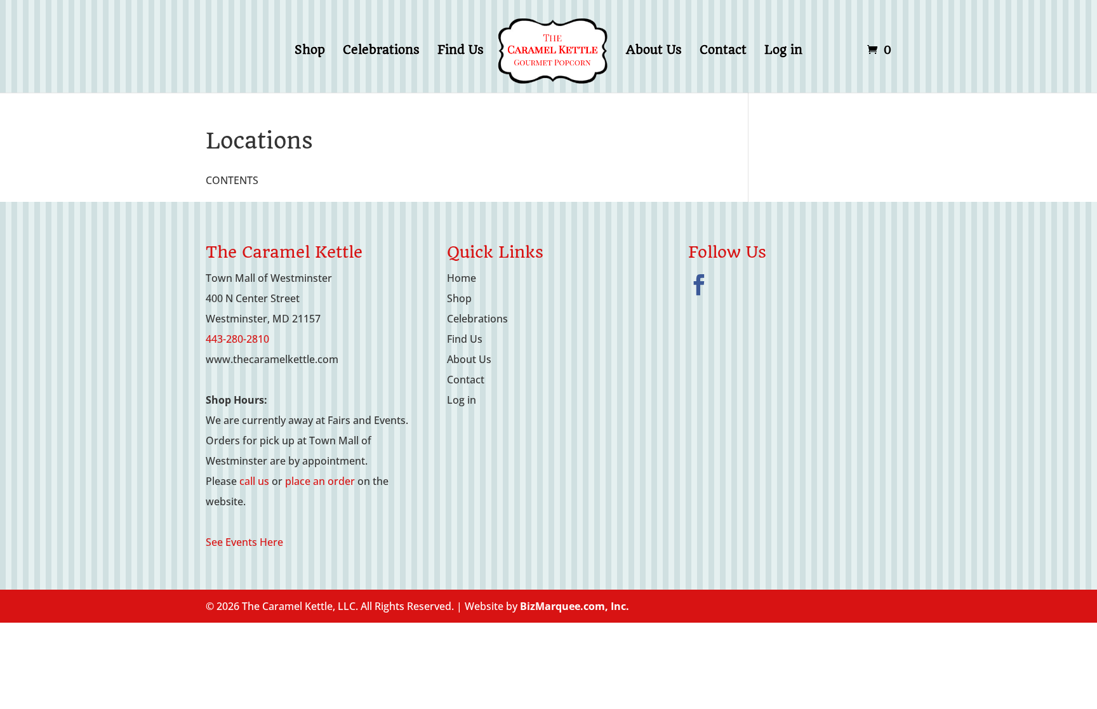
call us (254, 481)
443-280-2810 (237, 339)
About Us (654, 51)
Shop (310, 51)
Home (461, 278)
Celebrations (381, 51)
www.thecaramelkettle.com (272, 359)
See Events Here (244, 542)
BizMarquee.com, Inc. (574, 606)
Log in (783, 51)
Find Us (460, 51)
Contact (723, 51)
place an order (320, 481)
